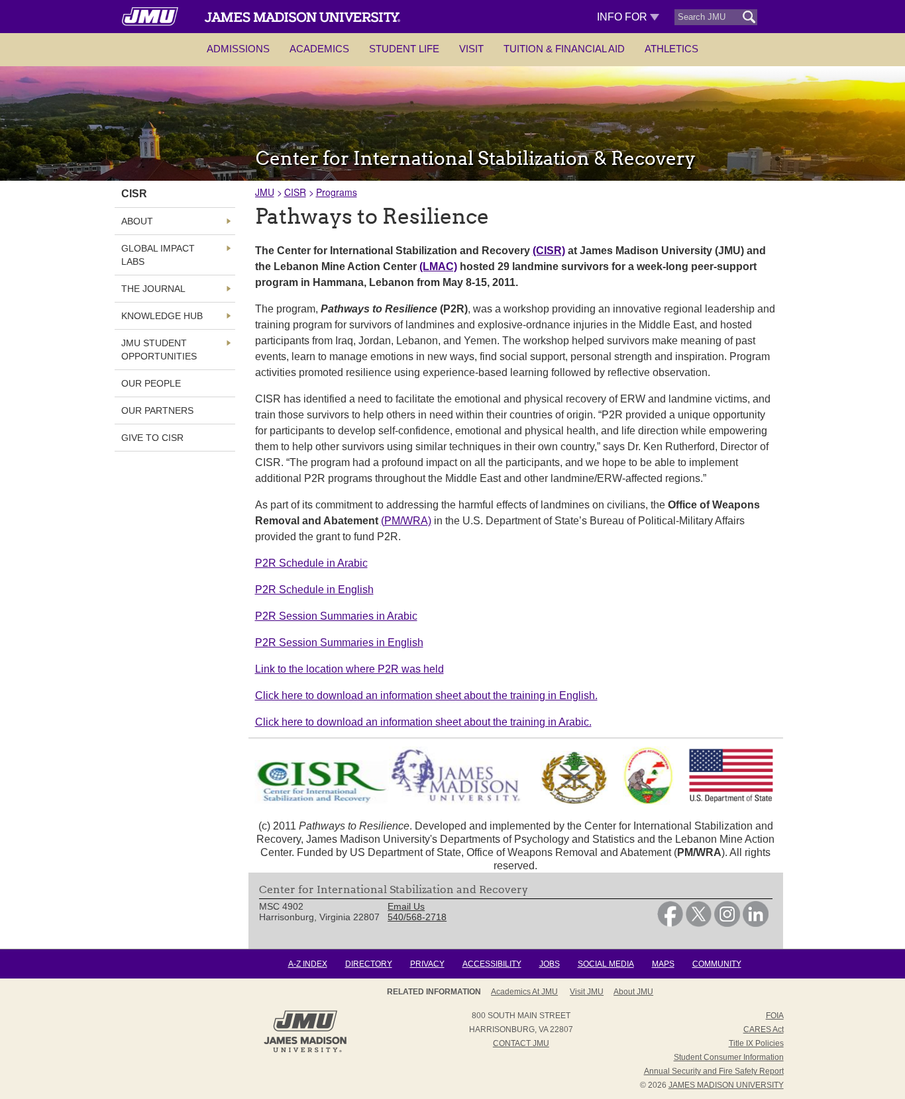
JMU (264, 192)
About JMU (633, 991)
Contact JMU (521, 1043)
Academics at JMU (524, 991)
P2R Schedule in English (314, 589)
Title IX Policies (756, 1043)
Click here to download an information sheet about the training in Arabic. (423, 722)
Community (716, 964)
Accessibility (491, 964)
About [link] (137, 221)
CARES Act (763, 1029)
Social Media (606, 964)
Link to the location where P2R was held (349, 669)
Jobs (549, 964)
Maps (663, 964)
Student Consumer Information (729, 1057)
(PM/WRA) (406, 520)
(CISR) (549, 250)
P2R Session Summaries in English (339, 642)
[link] (670, 923)
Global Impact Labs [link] (158, 255)
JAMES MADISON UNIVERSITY (726, 1085)
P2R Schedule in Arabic (311, 563)
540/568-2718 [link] (417, 917)
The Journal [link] (153, 288)
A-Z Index (307, 964)
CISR (295, 192)
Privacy (427, 964)
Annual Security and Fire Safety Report (714, 1071)
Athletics (671, 48)
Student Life (404, 48)
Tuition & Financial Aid (564, 48)
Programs (336, 192)
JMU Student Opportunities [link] (159, 349)
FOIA (775, 1015)
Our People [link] (151, 383)
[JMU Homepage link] (305, 1050)
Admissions (238, 48)
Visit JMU (587, 991)
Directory (368, 964)
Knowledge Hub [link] (162, 316)
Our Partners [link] (157, 410)
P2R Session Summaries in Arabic (336, 616)
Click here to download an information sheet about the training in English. (426, 695)
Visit (471, 48)
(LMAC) (438, 266)
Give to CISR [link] (152, 437)
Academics (319, 48)
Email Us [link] (406, 906)
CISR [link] (134, 193)
